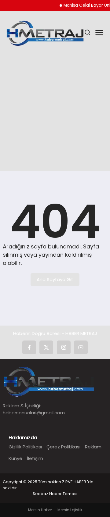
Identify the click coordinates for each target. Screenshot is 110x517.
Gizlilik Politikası (25, 447)
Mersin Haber (40, 509)
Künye (15, 458)
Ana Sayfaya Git (55, 279)
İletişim (35, 458)
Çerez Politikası (63, 447)
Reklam (93, 447)
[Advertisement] (55, 110)
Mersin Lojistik (69, 509)
